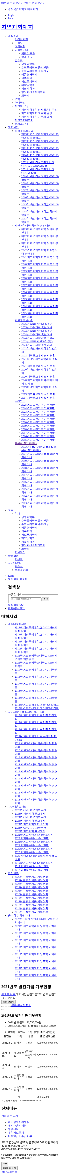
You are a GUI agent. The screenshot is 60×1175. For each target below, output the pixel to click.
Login (11, 15)
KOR (11, 575)
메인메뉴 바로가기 (12, 3)
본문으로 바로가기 (34, 3)
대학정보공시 (16, 1132)
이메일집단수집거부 (20, 1136)
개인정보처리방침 (18, 1122)
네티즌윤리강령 (17, 1125)
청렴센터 (13, 1129)
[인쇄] (2, 1009)
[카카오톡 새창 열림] (9, 1006)
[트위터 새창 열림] (6, 1006)
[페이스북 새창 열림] (2, 1006)
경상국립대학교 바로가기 (23, 9)
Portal (11, 18)
